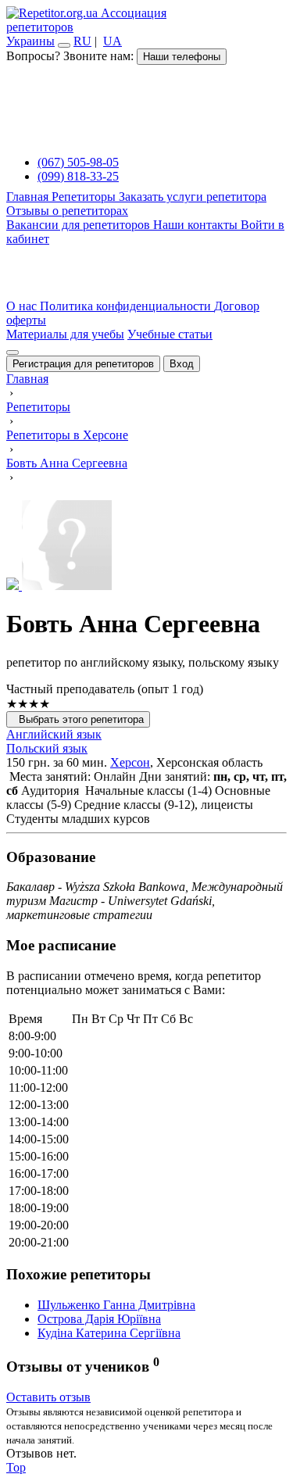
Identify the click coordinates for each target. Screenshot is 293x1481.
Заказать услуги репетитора (192, 196)
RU (82, 41)
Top (16, 1467)
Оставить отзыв (48, 1397)
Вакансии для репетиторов (79, 224)
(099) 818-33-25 (78, 176)
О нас (23, 306)
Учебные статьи (170, 334)
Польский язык (47, 748)
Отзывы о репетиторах (67, 210)
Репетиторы (85, 196)
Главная (29, 196)
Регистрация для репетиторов (83, 364)
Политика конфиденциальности (127, 306)
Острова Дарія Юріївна (99, 1318)
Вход (182, 364)
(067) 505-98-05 (78, 162)
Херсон (130, 762)
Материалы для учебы (65, 334)
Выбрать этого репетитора (78, 719)
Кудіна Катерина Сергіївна (109, 1333)
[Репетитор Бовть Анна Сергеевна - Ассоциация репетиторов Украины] (146, 546)
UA (112, 41)
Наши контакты (197, 224)
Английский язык (54, 734)
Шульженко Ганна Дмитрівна (116, 1304)
